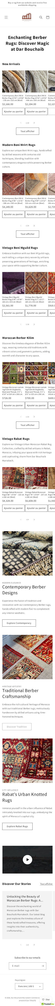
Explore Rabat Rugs (17, 826)
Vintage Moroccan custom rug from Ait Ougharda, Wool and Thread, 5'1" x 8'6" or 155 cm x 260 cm (36, 390)
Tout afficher (28, 131)
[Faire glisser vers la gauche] (20, 122)
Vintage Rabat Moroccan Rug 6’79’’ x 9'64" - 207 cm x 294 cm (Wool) (36, 494)
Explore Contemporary (19, 623)
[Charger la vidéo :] (27, 860)
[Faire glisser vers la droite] (34, 122)
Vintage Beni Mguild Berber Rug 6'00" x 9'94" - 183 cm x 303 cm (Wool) (13, 299)
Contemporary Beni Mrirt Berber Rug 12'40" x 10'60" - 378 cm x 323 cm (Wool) (13, 97)
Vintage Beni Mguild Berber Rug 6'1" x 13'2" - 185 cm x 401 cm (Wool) (35, 299)
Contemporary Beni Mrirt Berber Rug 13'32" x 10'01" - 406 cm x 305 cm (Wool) (36, 97)
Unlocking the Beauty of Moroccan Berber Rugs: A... (25, 898)
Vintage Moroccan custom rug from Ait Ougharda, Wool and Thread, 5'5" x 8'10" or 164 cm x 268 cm (13, 390)
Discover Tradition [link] (17, 726)
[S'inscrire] (42, 965)
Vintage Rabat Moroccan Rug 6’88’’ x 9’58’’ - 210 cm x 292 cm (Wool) (13, 494)
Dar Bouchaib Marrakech (21, 998)
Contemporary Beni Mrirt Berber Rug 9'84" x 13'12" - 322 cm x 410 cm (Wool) (36, 200)
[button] (6, 17)
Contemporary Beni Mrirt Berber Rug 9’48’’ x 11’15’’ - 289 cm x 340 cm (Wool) (13, 200)
